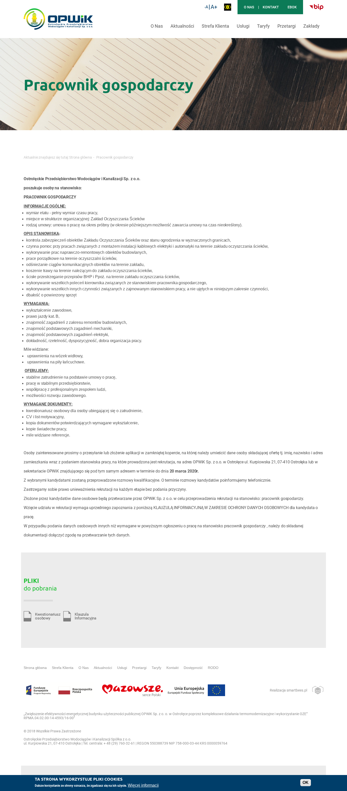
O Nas (157, 26)
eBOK (292, 7)
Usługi (243, 26)
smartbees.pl (297, 690)
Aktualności (182, 26)
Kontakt (271, 7)
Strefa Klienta (215, 26)
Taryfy (263, 26)
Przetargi (286, 26)
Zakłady (311, 26)
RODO (213, 668)
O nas (249, 7)
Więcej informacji (143, 785)
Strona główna (80, 157)
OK (306, 782)
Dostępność (193, 668)
